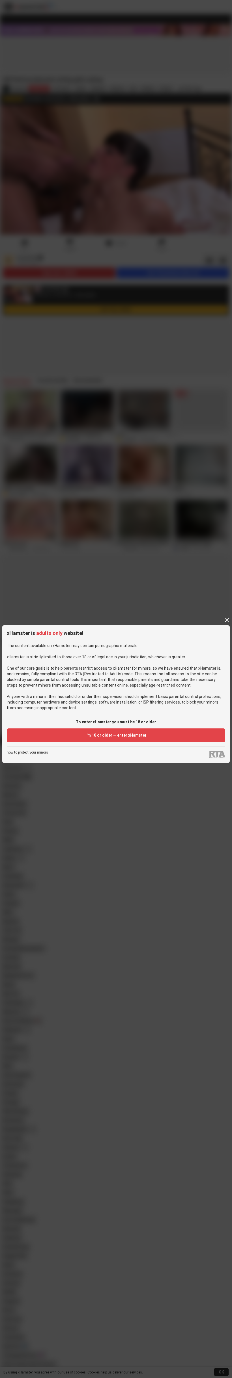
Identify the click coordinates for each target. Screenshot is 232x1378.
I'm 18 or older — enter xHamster (116, 735)
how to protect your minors (27, 752)
